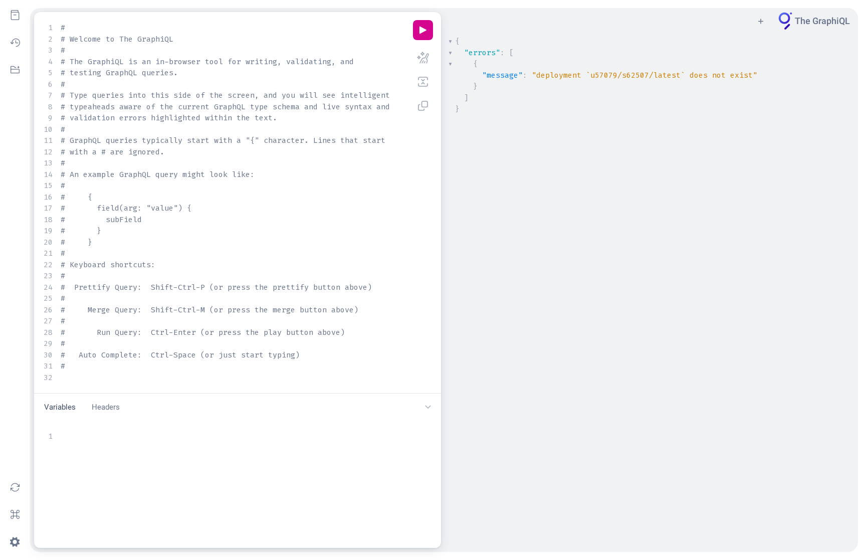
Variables (60, 407)
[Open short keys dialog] (15, 514)
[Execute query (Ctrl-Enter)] (423, 30)
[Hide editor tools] (428, 407)
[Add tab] (761, 21)
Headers (106, 407)
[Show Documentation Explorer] (15, 15)
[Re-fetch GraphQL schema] (15, 487)
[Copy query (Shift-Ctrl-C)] (423, 106)
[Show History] (15, 43)
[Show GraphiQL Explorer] (15, 70)
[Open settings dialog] (15, 542)
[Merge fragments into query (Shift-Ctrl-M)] (423, 82)
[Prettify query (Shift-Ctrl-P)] (423, 58)
